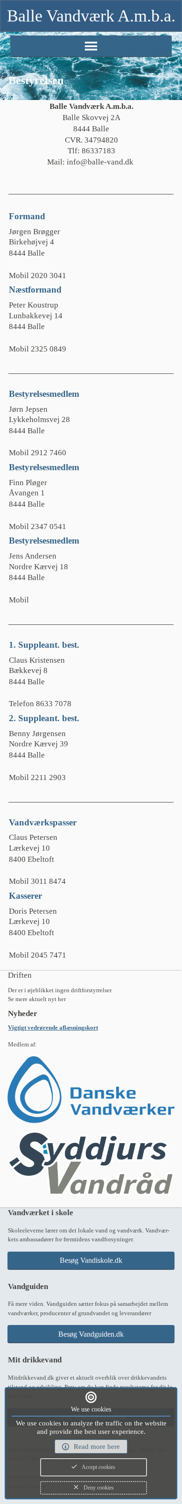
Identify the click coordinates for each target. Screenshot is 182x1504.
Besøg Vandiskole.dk (91, 1260)
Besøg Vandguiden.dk (91, 1334)
